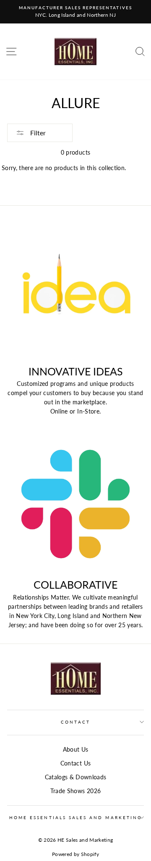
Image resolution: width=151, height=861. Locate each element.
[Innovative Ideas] (75, 290)
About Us (76, 749)
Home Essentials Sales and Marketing (75, 817)
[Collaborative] (75, 504)
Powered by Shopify (75, 854)
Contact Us (75, 763)
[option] (75, 11)
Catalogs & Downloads (76, 777)
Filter (37, 133)
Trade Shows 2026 (75, 791)
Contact (75, 721)
